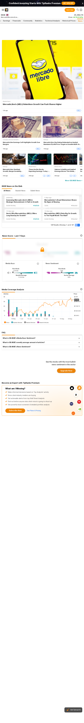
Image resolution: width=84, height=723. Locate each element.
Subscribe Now (15, 410)
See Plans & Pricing (34, 411)
